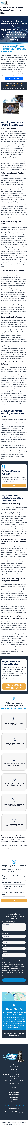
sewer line (19, 328)
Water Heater (6, 173)
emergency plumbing (18, 593)
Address (5, 952)
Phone (4, 939)
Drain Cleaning (6, 270)
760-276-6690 (14, 1066)
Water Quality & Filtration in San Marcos (15, 841)
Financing (14, 1090)
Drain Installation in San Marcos (9, 834)
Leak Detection (6, 362)
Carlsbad (14, 1072)
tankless (8, 188)
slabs (21, 377)
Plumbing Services (14, 1097)
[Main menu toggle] (25, 3)
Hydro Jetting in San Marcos (12, 836)
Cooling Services (14, 1092)
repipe (25, 74)
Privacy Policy (8, 1124)
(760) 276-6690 (11, 916)
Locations (14, 1069)
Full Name (5, 933)
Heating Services (14, 1094)
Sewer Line (5, 317)
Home (14, 1087)
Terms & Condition (19, 1124)
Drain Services (14, 1099)
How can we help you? (9, 922)
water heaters (12, 186)
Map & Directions (14, 1076)
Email (4, 945)
